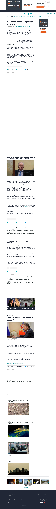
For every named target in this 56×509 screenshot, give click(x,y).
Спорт (21, 16)
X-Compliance (8, 502)
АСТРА (8, 504)
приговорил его (26, 206)
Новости (33, 16)
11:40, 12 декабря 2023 (12, 19)
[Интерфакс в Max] (25, 505)
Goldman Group (9, 66)
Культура (24, 16)
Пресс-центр (17, 491)
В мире (15, 16)
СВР (13, 363)
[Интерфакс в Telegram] (22, 505)
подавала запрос (19, 214)
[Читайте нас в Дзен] (21, 505)
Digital (31, 16)
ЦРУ (15, 363)
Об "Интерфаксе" (12, 491)
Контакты (8, 491)
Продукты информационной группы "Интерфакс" (18, 499)
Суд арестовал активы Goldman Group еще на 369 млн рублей (24, 26)
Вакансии (21, 491)
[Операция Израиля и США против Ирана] (28, 484)
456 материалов (35, 486)
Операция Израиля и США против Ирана (27, 486)
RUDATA (22, 503)
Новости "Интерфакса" (23, 501)
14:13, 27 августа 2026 (12, 239)
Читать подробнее (11, 44)
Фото (40, 16)
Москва (28, 16)
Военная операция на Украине (10, 485)
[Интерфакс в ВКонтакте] (23, 505)
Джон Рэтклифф (19, 363)
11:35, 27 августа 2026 (12, 315)
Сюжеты (37, 16)
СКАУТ (8, 503)
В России (11, 16)
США (22, 363)
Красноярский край (19, 66)
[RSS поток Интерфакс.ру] (24, 505)
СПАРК (8, 501)
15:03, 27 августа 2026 (12, 83)
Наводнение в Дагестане (43, 485)
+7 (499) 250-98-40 (28, 497)
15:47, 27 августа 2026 (11, 155)
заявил (21, 355)
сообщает (23, 245)
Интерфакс (28, 13)
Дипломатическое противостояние (18, 485)
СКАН (21, 502)
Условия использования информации (44, 504)
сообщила (32, 358)
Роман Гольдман (14, 66)
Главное (8, 16)
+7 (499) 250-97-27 (33, 497)
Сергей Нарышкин (9, 363)
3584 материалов (26, 487)
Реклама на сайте (26, 491)
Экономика (18, 16)
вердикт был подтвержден (15, 207)
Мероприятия (31, 491)
